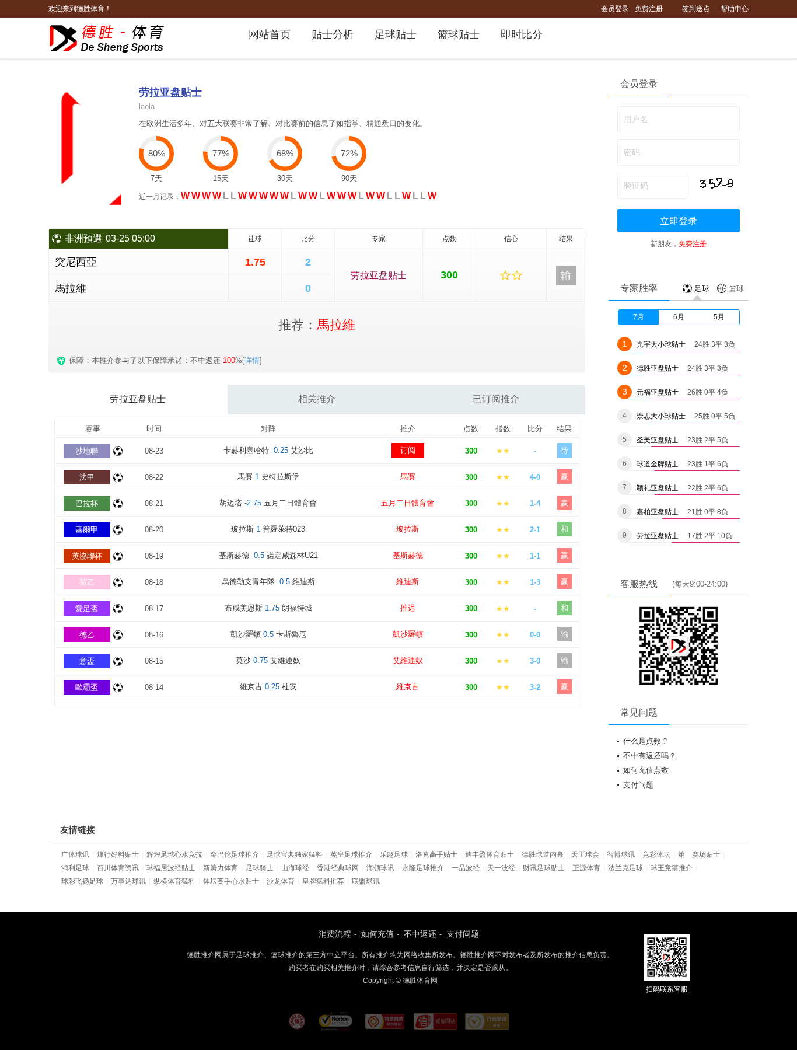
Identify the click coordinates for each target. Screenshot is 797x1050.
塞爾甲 (86, 529)
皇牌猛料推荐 (323, 881)
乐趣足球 (394, 854)
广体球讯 (75, 854)
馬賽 (407, 476)
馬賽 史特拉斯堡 (268, 476)
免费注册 (649, 9)
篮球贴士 (459, 34)
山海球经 (295, 868)
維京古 (407, 686)
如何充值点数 (646, 770)
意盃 (87, 661)
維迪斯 (407, 581)
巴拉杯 (86, 503)
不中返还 (420, 934)
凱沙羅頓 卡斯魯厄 (268, 634)
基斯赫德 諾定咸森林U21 (268, 555)
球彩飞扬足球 (82, 881)
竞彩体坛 (656, 854)
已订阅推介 (496, 399)
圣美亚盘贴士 (658, 440)
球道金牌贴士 (658, 464)
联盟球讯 (366, 881)
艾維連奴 (408, 660)
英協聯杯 (87, 556)
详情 (252, 360)
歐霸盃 (86, 687)
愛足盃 (86, 608)
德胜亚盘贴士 (658, 368)
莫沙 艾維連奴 (268, 660)
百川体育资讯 (118, 868)
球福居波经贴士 (170, 868)
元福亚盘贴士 (658, 392)
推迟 (407, 608)
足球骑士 (260, 868)
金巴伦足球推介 (234, 854)
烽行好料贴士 (118, 854)
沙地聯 (86, 450)
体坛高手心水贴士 (231, 881)
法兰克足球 (625, 868)
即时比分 (522, 34)
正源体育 (586, 868)
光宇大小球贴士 (661, 344)
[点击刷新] (716, 183)
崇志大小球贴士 (661, 416)
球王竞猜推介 (672, 868)
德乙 (87, 634)
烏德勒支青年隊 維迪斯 (268, 581)
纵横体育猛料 (174, 881)
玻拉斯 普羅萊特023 (268, 529)
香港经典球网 (338, 868)
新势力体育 (220, 868)
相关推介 (316, 399)
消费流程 (335, 934)
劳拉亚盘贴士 (379, 275)
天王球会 (585, 854)
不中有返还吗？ (649, 755)
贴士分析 (333, 34)
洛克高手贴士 (436, 854)
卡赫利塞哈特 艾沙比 (268, 450)
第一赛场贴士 (699, 854)
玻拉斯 (407, 529)
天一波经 (501, 868)
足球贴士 (396, 34)
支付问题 (638, 784)
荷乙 (87, 582)
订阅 (407, 450)
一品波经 (466, 868)
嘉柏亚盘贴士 (658, 512)
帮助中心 (735, 9)
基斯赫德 (408, 555)
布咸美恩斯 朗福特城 (268, 608)
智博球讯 (621, 854)
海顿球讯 (380, 868)
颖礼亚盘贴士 (658, 488)
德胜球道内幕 (543, 854)
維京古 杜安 (268, 686)
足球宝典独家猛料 (295, 854)
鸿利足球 (75, 868)
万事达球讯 (128, 881)
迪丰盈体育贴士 (489, 854)
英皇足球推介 (351, 854)
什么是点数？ (646, 741)
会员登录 (615, 9)
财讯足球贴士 (544, 868)
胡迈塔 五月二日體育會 (268, 502)
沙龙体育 (281, 881)
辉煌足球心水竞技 (174, 854)
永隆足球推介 (423, 868)
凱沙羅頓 (408, 634)
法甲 (87, 477)
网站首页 (270, 34)
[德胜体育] (114, 38)
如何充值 (377, 934)
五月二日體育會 (407, 502)
